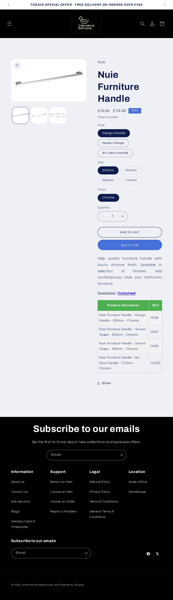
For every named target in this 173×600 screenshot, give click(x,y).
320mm (108, 170)
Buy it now (130, 245)
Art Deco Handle (115, 153)
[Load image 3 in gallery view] (58, 115)
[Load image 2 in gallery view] (39, 115)
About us (17, 482)
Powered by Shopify (71, 585)
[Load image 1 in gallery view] (20, 115)
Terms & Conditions (103, 501)
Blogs (15, 511)
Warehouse (137, 491)
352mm (133, 171)
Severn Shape (113, 143)
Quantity (104, 207)
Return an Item (61, 482)
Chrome (108, 197)
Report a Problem (63, 511)
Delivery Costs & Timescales (23, 524)
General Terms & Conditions (101, 514)
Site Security (20, 501)
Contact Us (19, 491)
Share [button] (106, 383)
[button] (9, 24)
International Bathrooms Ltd (40, 585)
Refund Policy (99, 482)
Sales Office (138, 482)
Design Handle (114, 133)
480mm (110, 181)
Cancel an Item (61, 491)
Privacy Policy (99, 491)
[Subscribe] (121, 455)
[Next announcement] (164, 4)
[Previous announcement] (8, 4)
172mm (133, 181)
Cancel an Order (62, 501)
